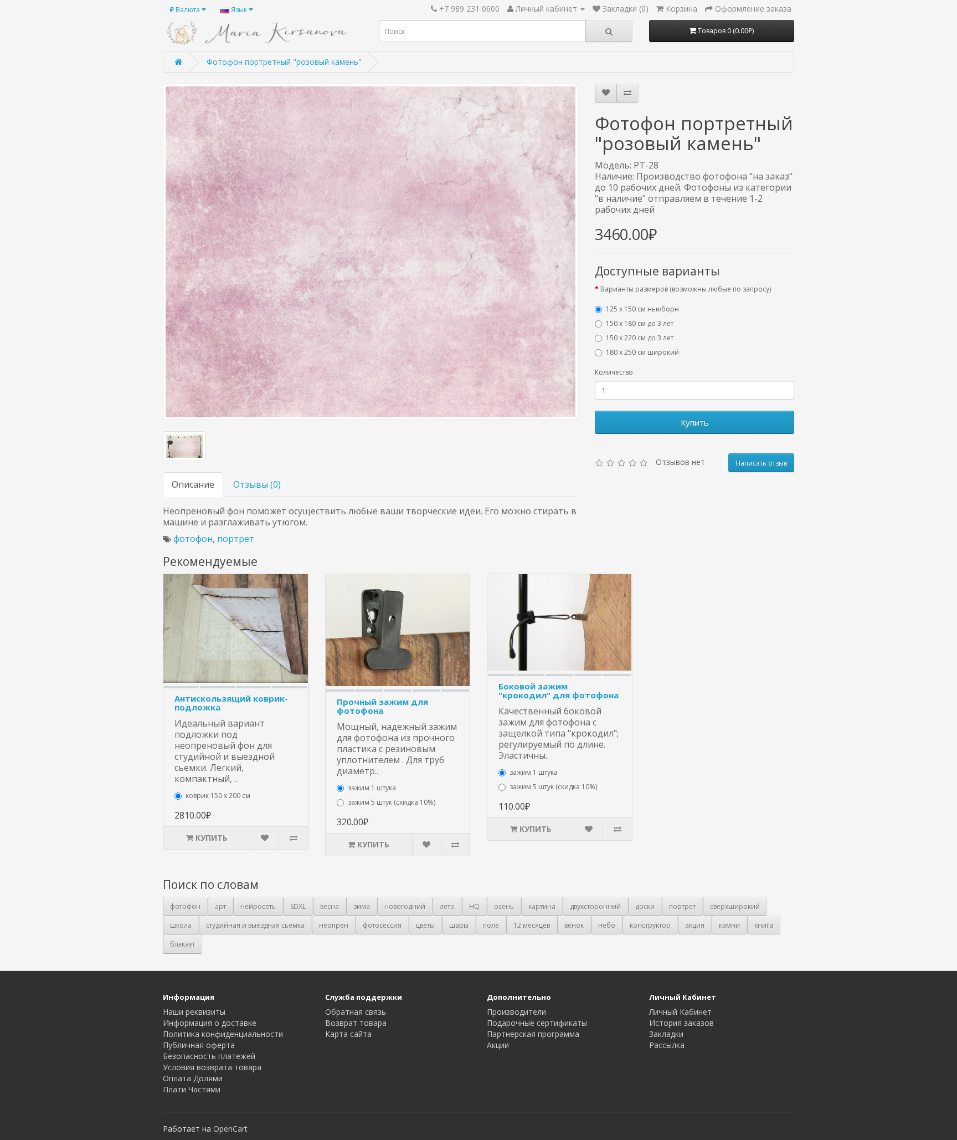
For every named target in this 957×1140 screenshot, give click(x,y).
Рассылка (667, 1045)
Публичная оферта (199, 1045)
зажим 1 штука (372, 788)
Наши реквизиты (194, 1011)
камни (729, 925)
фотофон (193, 539)
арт (220, 906)
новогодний (404, 906)
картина (541, 906)
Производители (516, 1011)
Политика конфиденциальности (223, 1034)
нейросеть (258, 906)
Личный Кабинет (680, 1011)
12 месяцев (531, 925)
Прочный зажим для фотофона (382, 706)
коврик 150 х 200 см (218, 795)
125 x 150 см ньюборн (642, 309)
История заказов (681, 1023)
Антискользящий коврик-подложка (231, 703)
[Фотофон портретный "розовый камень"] (370, 252)
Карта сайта (348, 1034)
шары (459, 925)
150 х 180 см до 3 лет (639, 323)
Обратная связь (355, 1011)
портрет (235, 539)
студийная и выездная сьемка (255, 925)
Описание (193, 484)
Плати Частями (191, 1089)
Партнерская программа (533, 1034)
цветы (425, 925)
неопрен (333, 925)
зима (361, 906)
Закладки (666, 1034)
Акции (498, 1045)
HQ (474, 906)
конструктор (650, 925)
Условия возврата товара (212, 1067)
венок (574, 925)
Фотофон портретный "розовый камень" (284, 62)
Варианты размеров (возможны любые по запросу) (685, 289)
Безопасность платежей (209, 1056)
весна (329, 906)
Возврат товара (356, 1023)
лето (447, 906)
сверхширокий (735, 906)
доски (645, 906)
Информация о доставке (209, 1023)
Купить (695, 422)
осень (504, 906)
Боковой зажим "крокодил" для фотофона (558, 691)
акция (694, 925)
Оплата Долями (193, 1078)
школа (181, 925)
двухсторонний (595, 906)
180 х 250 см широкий (642, 352)
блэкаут (182, 944)
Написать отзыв (761, 463)
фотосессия (382, 925)
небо (606, 925)
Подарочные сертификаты (537, 1023)
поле (491, 925)
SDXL (298, 906)
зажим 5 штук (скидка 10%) (391, 802)
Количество (614, 372)
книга (763, 925)
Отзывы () (257, 484)
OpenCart (230, 1128)
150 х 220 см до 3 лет (639, 337)
